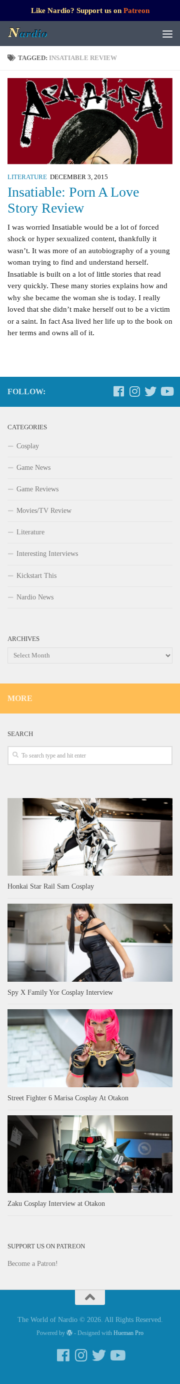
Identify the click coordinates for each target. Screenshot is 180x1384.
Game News (33, 467)
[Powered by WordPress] (69, 1333)
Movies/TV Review (44, 510)
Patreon (137, 11)
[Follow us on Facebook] (118, 391)
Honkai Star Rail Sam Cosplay (51, 886)
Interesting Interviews (47, 553)
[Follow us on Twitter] (150, 391)
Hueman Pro (129, 1332)
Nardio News (35, 597)
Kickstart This (36, 575)
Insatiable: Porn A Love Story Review (73, 200)
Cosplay (27, 446)
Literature (27, 177)
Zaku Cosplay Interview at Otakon (56, 1203)
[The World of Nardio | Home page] (34, 33)
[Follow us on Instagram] (134, 391)
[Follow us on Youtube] (166, 391)
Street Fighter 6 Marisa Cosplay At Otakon (68, 1098)
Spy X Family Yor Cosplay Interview (60, 992)
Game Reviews (37, 489)
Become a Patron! (33, 1263)
